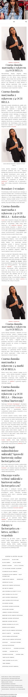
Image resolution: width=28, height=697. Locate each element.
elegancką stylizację (16, 225)
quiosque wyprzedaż (8, 645)
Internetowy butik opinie (14, 678)
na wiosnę (16, 633)
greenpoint (20, 579)
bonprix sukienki (7, 565)
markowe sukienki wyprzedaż (10, 618)
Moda (10, 676)
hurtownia (3, 468)
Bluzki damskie (4, 687)
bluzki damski (17, 562)
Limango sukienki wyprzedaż (10, 612)
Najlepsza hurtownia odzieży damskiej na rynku (11, 685)
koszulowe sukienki (8, 609)
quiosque (5, 642)
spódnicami (4, 181)
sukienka (12, 381)
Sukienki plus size (14, 689)
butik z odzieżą (19, 565)
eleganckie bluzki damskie (9, 571)
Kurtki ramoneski (5, 678)
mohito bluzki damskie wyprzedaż (12, 630)
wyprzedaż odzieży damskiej (10, 666)
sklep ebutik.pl (6, 648)
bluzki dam (15, 559)
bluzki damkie (6, 562)
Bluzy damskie (12, 687)
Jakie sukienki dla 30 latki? (10, 594)
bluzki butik (6, 559)
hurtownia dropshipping (13, 404)
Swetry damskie (21, 689)
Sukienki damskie (5, 689)
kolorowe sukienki (7, 603)
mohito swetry (6, 633)
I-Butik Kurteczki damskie (14, 8)
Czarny (3, 220)
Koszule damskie (19, 687)
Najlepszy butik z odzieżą (6, 682)
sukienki (4, 651)
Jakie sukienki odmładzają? (10, 597)
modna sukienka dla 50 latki (10, 624)
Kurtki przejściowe (16, 676)
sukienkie (9, 266)
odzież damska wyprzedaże (10, 636)
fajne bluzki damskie (8, 579)
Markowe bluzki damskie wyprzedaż (12, 615)
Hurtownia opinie (18, 680)
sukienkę (20, 443)
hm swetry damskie (7, 588)
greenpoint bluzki (7, 582)
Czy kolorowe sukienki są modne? (12, 568)
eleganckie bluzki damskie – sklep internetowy (12, 575)
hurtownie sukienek (18, 507)
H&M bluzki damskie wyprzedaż (11, 585)
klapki (2, 183)
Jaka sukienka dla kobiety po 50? (11, 591)
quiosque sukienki (15, 642)
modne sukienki (5, 440)
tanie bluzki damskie (8, 657)
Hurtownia (17, 407)
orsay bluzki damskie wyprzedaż (11, 639)
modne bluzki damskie (8, 627)
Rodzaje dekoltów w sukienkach (8, 683)
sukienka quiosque (19, 648)
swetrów (22, 279)
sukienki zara (19, 654)
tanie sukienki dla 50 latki (10, 660)
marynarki (13, 126)
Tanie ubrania (6, 663)
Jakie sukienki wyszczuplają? (10, 600)
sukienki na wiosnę (7, 654)
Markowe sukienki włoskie (9, 621)
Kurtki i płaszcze (14, 62)
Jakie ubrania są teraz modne (7, 680)
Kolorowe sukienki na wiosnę (10, 606)
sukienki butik (14, 651)
